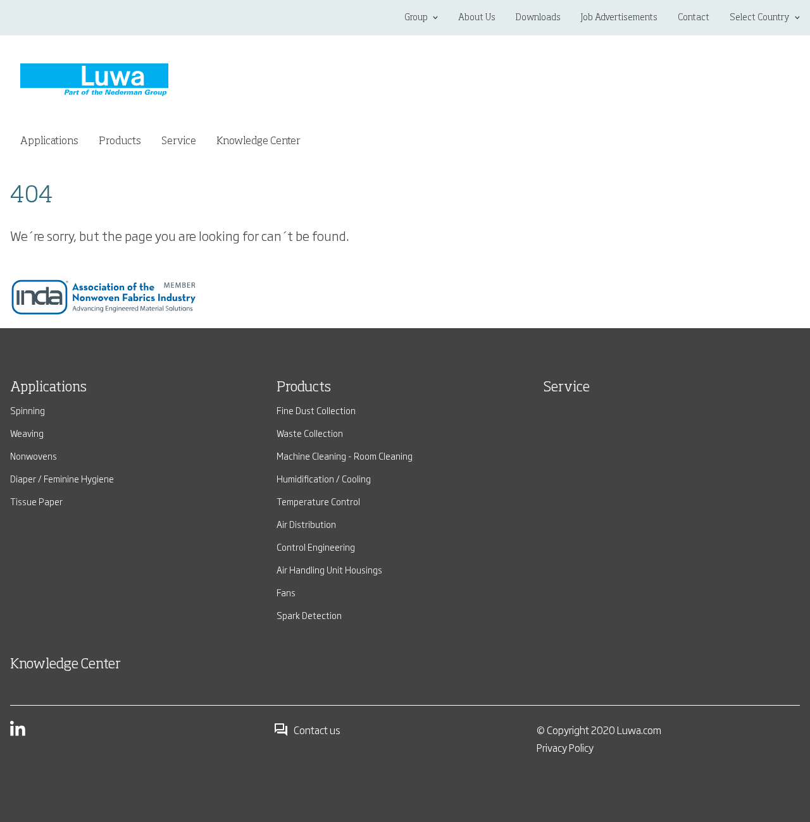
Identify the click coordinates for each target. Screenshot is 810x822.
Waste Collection (310, 432)
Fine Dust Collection (316, 410)
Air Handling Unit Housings (329, 569)
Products (304, 388)
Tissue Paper (36, 501)
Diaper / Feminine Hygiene (62, 478)
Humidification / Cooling (324, 478)
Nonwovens (33, 455)
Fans (286, 592)
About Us (476, 17)
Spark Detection (309, 615)
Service (178, 142)
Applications (48, 388)
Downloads (538, 17)
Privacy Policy (565, 747)
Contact (693, 17)
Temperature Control (318, 501)
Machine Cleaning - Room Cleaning (345, 455)
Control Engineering (316, 546)
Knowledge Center (258, 142)
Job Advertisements (619, 17)
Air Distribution (306, 524)
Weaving (27, 432)
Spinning (27, 410)
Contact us (317, 729)
